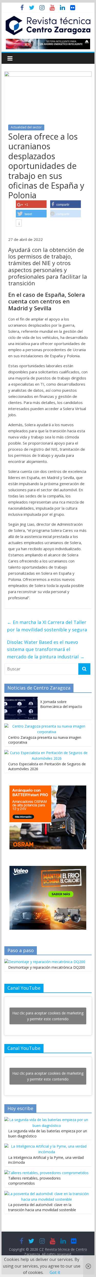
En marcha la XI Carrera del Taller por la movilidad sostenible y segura (47, 626)
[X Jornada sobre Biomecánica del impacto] (21, 699)
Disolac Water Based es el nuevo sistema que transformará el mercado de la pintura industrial (45, 649)
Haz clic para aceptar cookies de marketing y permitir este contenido (47, 1016)
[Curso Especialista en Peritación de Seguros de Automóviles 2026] (46, 752)
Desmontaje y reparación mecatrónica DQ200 (46, 967)
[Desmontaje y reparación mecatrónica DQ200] (44, 961)
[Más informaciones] (19, 223)
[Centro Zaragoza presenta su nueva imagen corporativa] (46, 726)
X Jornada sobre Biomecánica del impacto (61, 704)
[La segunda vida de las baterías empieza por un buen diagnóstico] (46, 1119)
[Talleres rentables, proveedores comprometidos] (46, 1172)
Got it (55, 1272)
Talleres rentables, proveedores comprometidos (34, 1181)
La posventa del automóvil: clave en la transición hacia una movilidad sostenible (42, 1207)
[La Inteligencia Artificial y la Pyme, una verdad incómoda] (46, 1146)
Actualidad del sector (26, 127)
